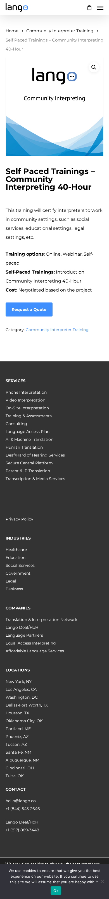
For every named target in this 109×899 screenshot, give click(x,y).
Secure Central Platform (29, 462)
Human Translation (24, 447)
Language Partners (24, 635)
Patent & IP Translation (28, 470)
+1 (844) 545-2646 (23, 808)
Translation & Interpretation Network (41, 619)
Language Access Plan (27, 431)
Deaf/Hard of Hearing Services (35, 455)
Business (14, 588)
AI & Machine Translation (29, 439)
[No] (102, 881)
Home (12, 30)
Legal (11, 581)
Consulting (16, 423)
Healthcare (16, 549)
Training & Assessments (29, 415)
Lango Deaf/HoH (22, 627)
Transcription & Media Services (35, 478)
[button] (100, 7)
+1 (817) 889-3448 (22, 830)
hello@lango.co (21, 800)
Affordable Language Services (35, 650)
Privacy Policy (19, 519)
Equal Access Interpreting (31, 643)
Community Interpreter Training (59, 30)
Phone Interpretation (26, 392)
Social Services (20, 565)
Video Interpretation (25, 400)
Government (18, 573)
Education (15, 557)
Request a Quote (29, 309)
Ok (55, 890)
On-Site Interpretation (27, 407)
